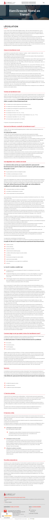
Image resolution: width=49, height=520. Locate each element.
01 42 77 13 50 (26, 2)
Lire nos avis (7, 517)
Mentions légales (8, 502)
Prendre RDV (33, 2)
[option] (15, 512)
